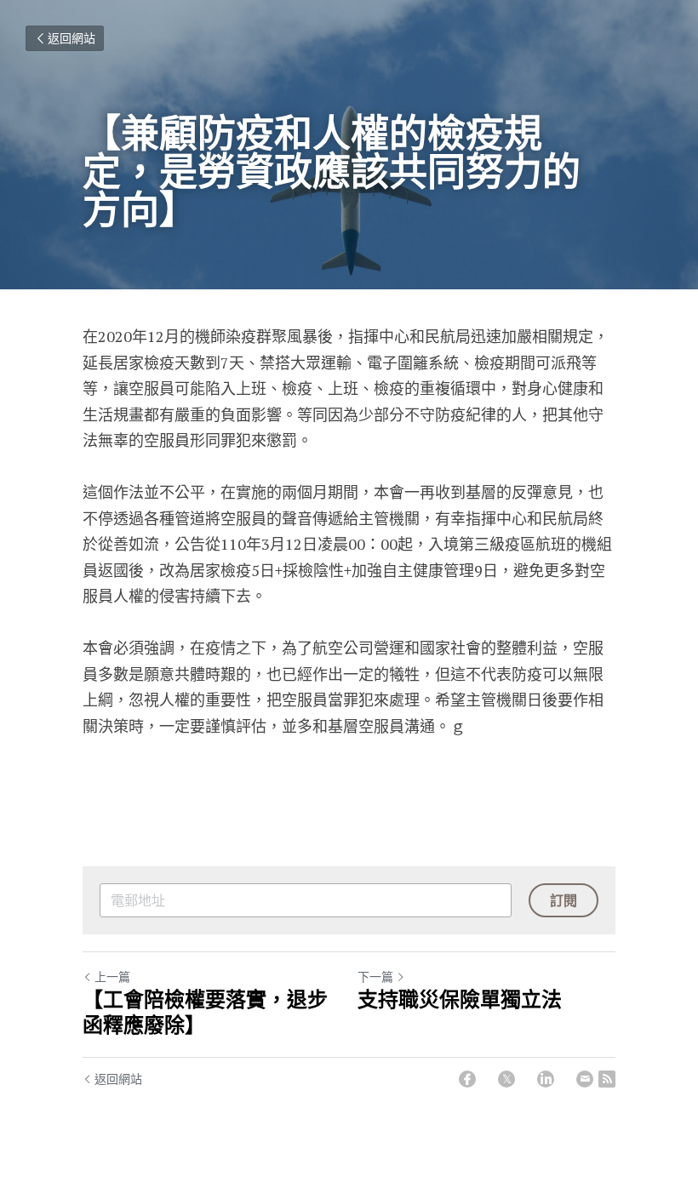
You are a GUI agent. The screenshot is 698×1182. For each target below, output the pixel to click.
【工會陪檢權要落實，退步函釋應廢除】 (205, 1012)
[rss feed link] (606, 1079)
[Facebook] (467, 1079)
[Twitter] (506, 1079)
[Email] (584, 1079)
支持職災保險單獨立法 (460, 999)
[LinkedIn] (545, 1079)
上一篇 (112, 976)
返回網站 (71, 38)
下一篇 (375, 976)
